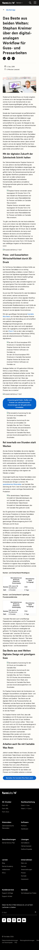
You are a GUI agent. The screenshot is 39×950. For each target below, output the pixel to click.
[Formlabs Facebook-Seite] (4, 920)
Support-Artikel (7, 896)
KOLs (4, 873)
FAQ (16, 942)
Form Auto (5, 812)
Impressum (24, 879)
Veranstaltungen (26, 869)
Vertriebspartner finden (28, 893)
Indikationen (6, 869)
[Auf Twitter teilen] (8, 58)
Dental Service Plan (8, 843)
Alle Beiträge (10, 10)
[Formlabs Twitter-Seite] (9, 920)
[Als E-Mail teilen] (13, 58)
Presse (23, 873)
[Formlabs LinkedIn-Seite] (24, 920)
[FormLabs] (8, 3)
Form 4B (5, 805)
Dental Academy (7, 866)
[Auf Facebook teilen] (4, 58)
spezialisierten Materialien (12, 484)
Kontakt (23, 876)
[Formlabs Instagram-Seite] (14, 920)
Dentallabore (25, 843)
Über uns (24, 863)
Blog (3, 863)
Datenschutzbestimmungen (10, 940)
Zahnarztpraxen (26, 846)
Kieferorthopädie (26, 849)
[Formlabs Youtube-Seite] (19, 920)
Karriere (23, 866)
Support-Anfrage (7, 893)
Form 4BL (5, 808)
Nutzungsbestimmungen (27, 940)
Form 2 (11, 331)
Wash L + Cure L (26, 808)
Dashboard (24, 829)
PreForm (24, 826)
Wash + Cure (25, 805)
